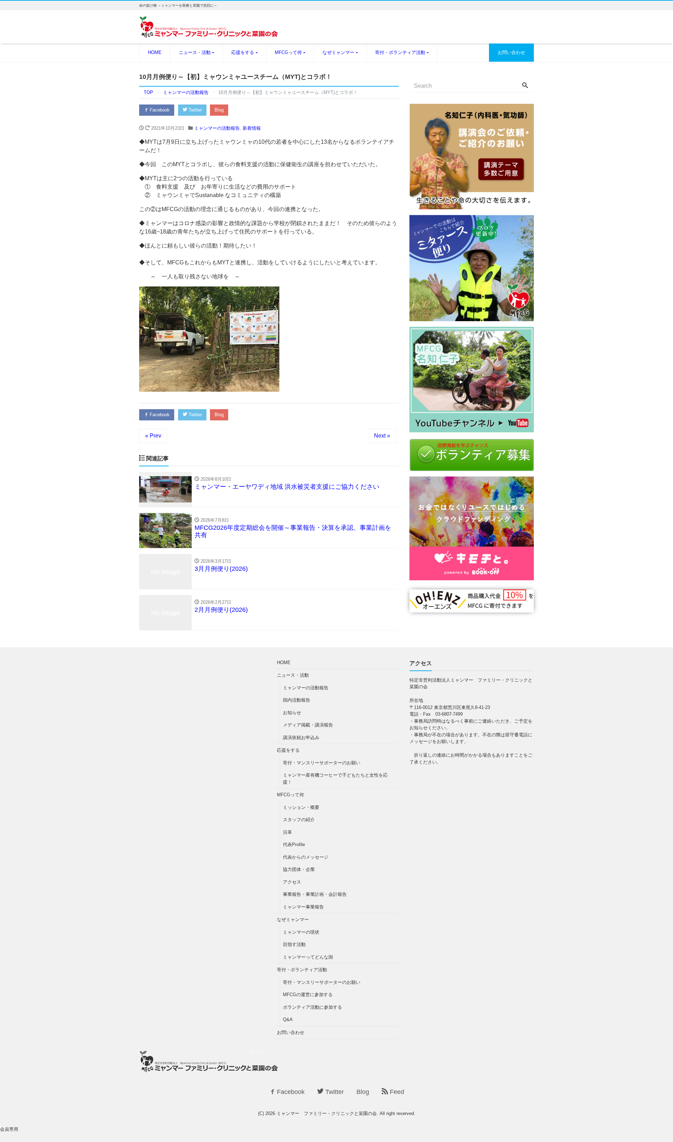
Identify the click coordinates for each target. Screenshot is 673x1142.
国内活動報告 (296, 700)
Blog (219, 110)
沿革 (287, 832)
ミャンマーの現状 (301, 932)
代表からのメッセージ (305, 857)
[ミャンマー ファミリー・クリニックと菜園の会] (209, 31)
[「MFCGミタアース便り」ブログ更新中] (471, 317)
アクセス (292, 882)
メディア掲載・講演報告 (308, 725)
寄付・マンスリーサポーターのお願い (321, 762)
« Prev (153, 436)
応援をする (242, 52)
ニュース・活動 (195, 52)
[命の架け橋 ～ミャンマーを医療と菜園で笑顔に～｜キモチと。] (471, 576)
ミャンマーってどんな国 (308, 957)
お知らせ (292, 712)
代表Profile (294, 844)
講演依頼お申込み (301, 737)
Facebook (159, 110)
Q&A (288, 1019)
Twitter (194, 110)
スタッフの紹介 (299, 819)
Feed (396, 1091)
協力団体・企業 (299, 869)
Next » (382, 436)
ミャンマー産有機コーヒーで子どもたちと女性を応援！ (335, 778)
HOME (155, 52)
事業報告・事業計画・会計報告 (315, 894)
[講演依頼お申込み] (471, 205)
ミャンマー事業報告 (303, 907)
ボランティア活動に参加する (312, 1007)
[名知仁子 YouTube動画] (471, 428)
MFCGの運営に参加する (308, 994)
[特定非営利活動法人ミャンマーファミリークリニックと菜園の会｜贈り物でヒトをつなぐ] (471, 608)
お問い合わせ (511, 52)
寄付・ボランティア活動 (400, 52)
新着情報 (252, 128)
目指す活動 (294, 944)
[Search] (525, 86)
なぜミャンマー (338, 52)
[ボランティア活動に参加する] (471, 466)
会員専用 (9, 1129)
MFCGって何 (288, 52)
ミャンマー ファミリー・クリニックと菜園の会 (327, 1113)
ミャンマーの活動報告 (217, 128)
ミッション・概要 (301, 807)
